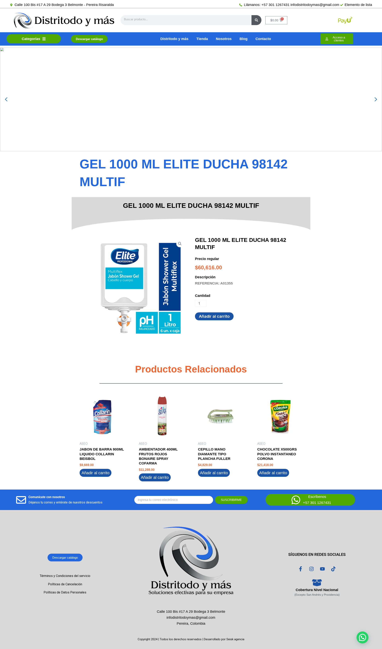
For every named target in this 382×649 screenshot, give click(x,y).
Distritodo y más (174, 39)
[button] (6, 99)
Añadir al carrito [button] (95, 473)
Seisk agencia (235, 639)
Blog (244, 39)
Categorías (31, 39)
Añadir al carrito (214, 316)
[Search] (256, 20)
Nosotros (224, 39)
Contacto (263, 39)
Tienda (202, 39)
